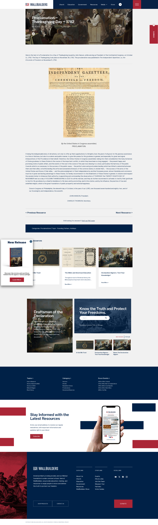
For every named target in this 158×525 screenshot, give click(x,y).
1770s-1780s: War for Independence (107, 383)
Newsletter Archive (68, 385)
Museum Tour (100, 484)
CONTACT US (60, 503)
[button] (48, 347)
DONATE (123, 503)
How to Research (31, 381)
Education (71, 4)
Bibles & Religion (31, 388)
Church (61, 4)
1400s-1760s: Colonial (104, 381)
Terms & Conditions (59, 522)
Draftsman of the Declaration (48, 314)
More (118, 4)
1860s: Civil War (102, 390)
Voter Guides (99, 489)
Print (33, 33)
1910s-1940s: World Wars (104, 388)
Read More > (68, 284)
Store (113, 4)
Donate (154, 34)
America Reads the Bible (33, 383)
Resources (94, 4)
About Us (79, 476)
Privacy (67, 522)
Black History (30, 390)
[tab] (119, 337)
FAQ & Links (99, 479)
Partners (98, 486)
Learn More (17, 280)
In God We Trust (81, 352)
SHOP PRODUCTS (43, 503)
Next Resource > (124, 213)
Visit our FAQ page (88, 221)
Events (97, 476)
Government (82, 4)
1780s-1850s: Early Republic (105, 385)
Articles (65, 383)
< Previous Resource (36, 213)
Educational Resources (68, 390)
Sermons (65, 381)
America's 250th (31, 385)
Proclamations (66, 388)
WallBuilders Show (82, 489)
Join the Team (100, 481)
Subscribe (36, 436)
